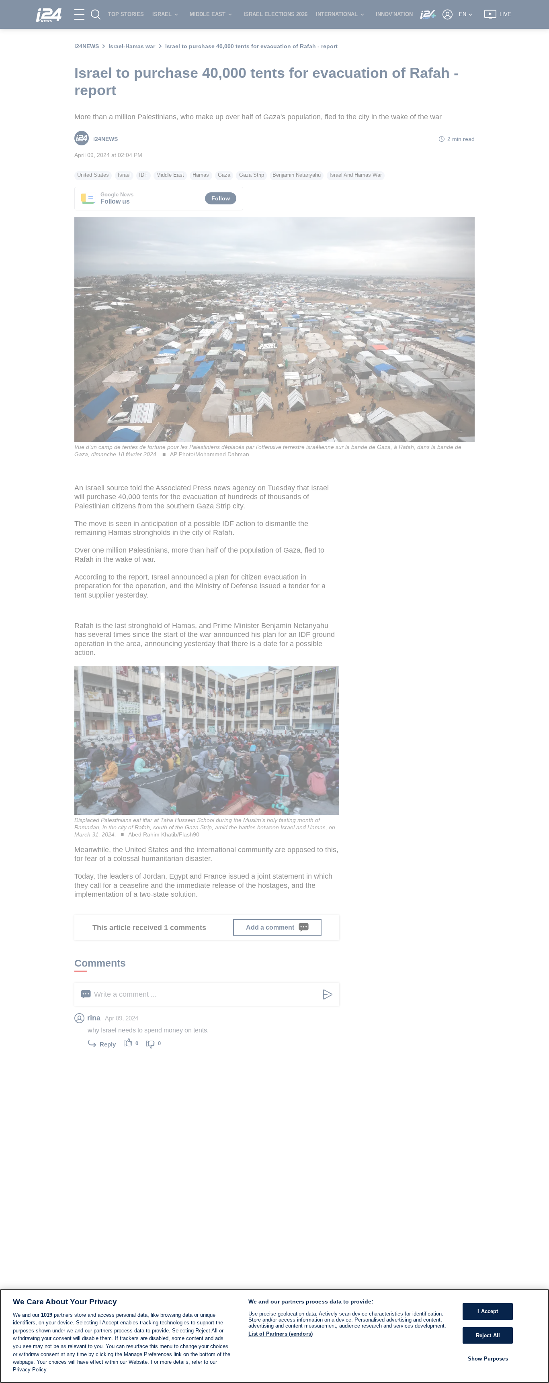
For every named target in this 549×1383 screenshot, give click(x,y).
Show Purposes (488, 1359)
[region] (274, 1336)
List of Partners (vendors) (280, 1334)
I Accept (487, 1311)
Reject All (488, 1335)
